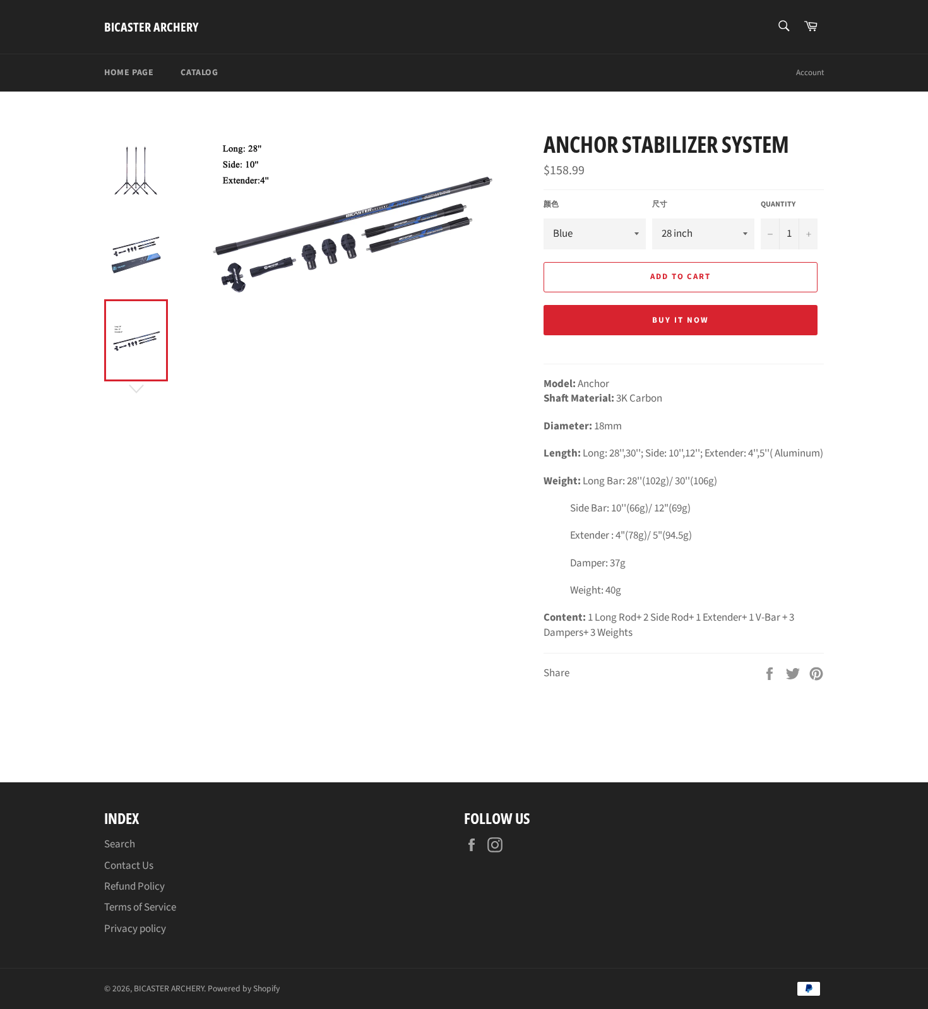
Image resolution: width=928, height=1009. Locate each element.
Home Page (128, 72)
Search (119, 844)
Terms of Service (140, 907)
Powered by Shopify (244, 988)
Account (810, 72)
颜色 (551, 205)
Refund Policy (134, 886)
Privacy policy (135, 928)
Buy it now (680, 320)
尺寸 (659, 205)
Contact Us (128, 865)
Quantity (778, 205)
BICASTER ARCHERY (151, 26)
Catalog (199, 72)
